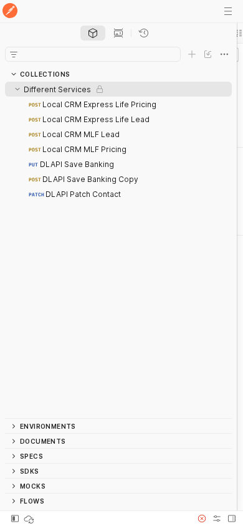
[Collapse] (17, 89)
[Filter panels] (13, 54)
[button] (201, 518)
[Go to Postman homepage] (9, 11)
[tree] (118, 250)
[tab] (92, 33)
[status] (29, 518)
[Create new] (191, 54)
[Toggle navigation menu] (228, 11)
